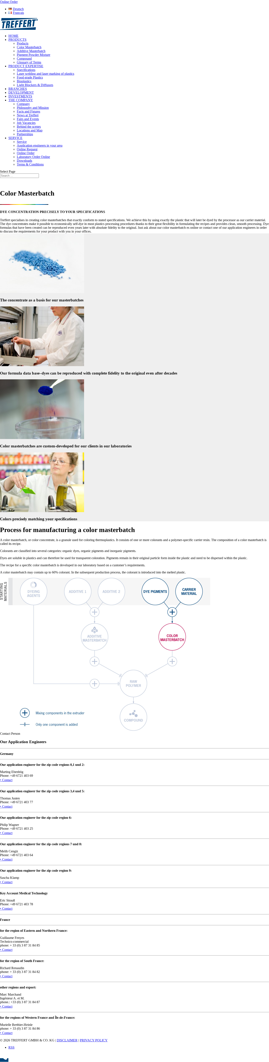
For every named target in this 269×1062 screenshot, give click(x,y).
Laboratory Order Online (33, 157)
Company (23, 104)
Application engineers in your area (39, 145)
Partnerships (25, 134)
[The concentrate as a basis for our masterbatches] (42, 292)
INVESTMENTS (20, 96)
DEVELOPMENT (21, 92)
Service (22, 141)
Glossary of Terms (29, 62)
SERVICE (15, 138)
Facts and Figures (28, 111)
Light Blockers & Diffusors (35, 85)
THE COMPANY (20, 100)
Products (22, 43)
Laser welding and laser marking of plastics (45, 73)
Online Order (25, 153)
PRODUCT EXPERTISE (25, 66)
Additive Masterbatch (31, 51)
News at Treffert (27, 115)
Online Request (27, 149)
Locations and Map (29, 130)
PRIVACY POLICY (94, 1040)
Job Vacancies (26, 123)
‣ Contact (6, 780)
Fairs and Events (28, 119)
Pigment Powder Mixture (33, 55)
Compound (24, 58)
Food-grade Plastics (30, 77)
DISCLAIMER (67, 1040)
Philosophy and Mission (33, 107)
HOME (13, 36)
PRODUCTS (17, 39)
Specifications (26, 70)
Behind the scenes (29, 126)
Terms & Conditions (30, 164)
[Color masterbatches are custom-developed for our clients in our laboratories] (42, 438)
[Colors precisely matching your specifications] (42, 511)
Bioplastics (24, 81)
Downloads (24, 160)
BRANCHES (17, 89)
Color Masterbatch (29, 47)
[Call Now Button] (4, 1060)
